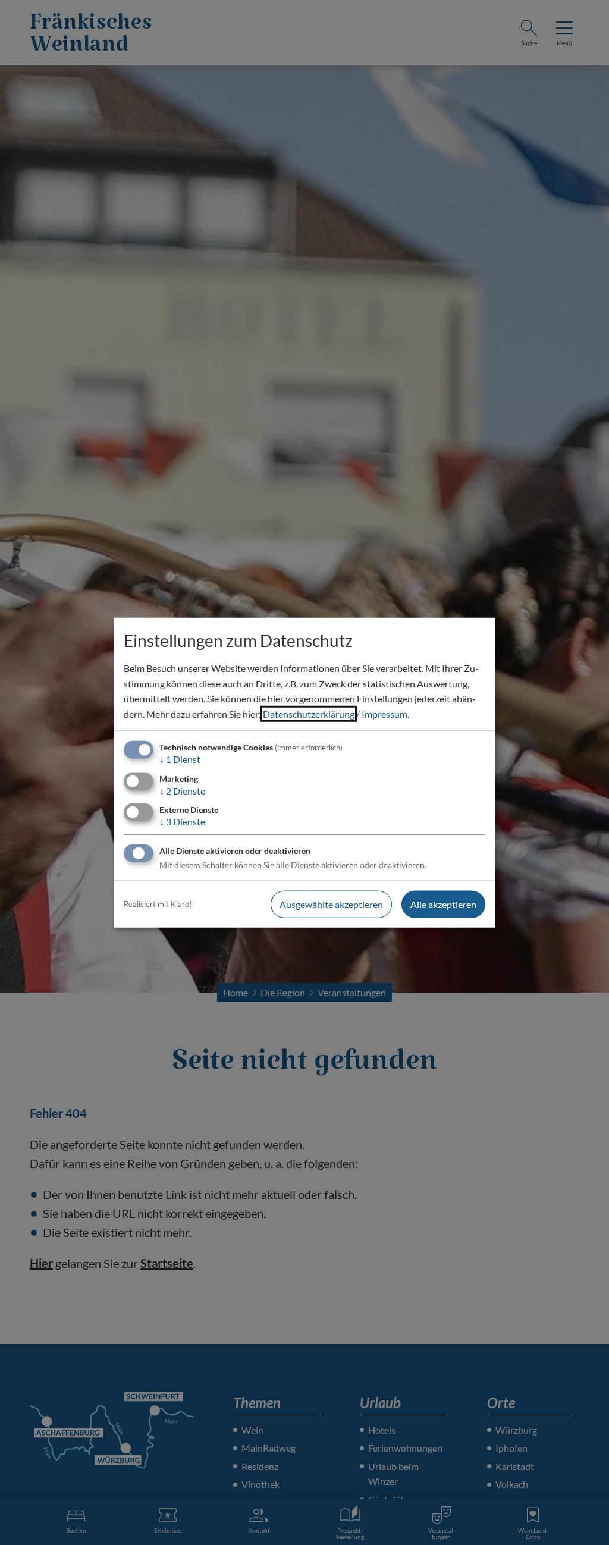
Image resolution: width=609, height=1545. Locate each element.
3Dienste (182, 821)
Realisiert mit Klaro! (158, 904)
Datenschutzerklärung (308, 714)
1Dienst (179, 759)
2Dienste (182, 790)
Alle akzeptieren (443, 904)
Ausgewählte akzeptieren (331, 904)
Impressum (384, 714)
